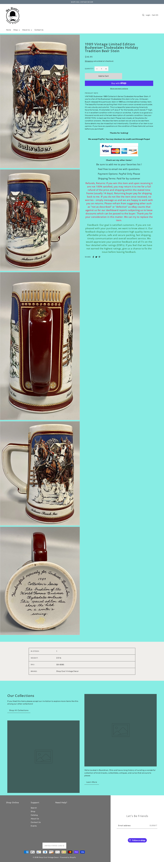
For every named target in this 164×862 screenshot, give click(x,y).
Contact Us (36, 822)
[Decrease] (97, 68)
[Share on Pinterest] (99, 257)
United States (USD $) (54, 846)
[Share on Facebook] (93, 257)
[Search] (143, 15)
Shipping (89, 61)
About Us (35, 818)
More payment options (119, 88)
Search (34, 808)
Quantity (89, 69)
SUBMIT (153, 825)
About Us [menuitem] (26, 30)
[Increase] (106, 68)
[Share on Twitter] (96, 257)
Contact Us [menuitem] (38, 30)
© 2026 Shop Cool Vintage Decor (46, 857)
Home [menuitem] (8, 30)
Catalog (34, 815)
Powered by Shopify (68, 857)
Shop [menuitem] (15, 30)
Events (34, 826)
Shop (33, 811)
